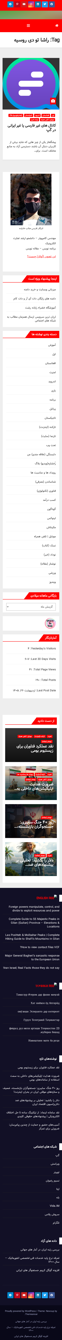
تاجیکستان (28, 115)
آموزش (52, 345)
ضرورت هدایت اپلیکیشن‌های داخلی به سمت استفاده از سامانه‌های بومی (34, 1078)
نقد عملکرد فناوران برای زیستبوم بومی (35, 748)
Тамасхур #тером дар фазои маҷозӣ (37, 994)
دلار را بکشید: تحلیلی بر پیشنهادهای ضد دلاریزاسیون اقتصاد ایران (33, 864)
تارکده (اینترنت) (47, 427)
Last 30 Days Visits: (42, 659)
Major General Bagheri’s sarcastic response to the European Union (32, 957)
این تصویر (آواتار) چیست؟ (41, 256)
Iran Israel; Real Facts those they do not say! (31, 968)
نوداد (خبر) (34, 119)
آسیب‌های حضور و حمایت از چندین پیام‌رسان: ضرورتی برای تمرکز (34, 1126)
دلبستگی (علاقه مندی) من (41, 454)
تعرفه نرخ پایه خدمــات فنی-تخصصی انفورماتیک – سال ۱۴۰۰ (32, 1260)
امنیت (52, 372)
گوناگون (51, 509)
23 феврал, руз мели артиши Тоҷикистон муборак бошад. (34, 1030)
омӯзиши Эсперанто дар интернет (38, 1011)
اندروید (37, 115)
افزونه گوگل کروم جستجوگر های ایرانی (37, 1270)
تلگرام (56, 1222)
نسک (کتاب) (49, 545)
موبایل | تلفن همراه (47, 119)
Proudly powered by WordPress (21, 1311)
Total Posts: (47, 680)
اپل (53, 115)
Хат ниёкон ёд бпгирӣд (45, 1003)
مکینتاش (51, 527)
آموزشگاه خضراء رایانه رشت (40, 307)
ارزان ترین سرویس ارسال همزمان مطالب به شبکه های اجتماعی (31, 319)
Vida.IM (54, 1206)
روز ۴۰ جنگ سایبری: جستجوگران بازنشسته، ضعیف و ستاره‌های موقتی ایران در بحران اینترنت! (31, 1090)
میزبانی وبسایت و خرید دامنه (40, 289)
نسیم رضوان (52, 1180)
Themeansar (31, 1314)
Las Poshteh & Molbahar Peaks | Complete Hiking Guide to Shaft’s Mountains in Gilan (32, 937)
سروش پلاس (52, 1214)
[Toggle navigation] (28, 25)
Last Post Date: (45, 691)
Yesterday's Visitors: (42, 649)
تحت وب (51, 445)
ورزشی (52, 573)
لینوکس (51, 518)
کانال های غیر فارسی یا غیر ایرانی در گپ (32, 127)
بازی (53, 390)
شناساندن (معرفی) (45, 481)
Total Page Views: (44, 670)
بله (57, 1197)
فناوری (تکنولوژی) (46, 491)
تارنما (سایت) (48, 436)
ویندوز (52, 582)
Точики (41, 986)
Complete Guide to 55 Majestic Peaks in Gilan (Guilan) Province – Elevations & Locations (34, 923)
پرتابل (53, 409)
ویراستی (55, 1163)
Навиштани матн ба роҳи (43, 1040)
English (42, 898)
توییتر (56, 1172)
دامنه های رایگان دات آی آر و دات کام (34, 298)
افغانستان (46, 115)
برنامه (53, 399)
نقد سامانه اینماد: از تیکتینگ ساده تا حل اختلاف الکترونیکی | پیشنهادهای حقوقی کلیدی (32, 1114)
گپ (57, 1155)
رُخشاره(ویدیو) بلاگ (15, 115)
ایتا (57, 1189)
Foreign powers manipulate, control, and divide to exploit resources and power (34, 909)
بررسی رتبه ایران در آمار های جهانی (39, 1249)
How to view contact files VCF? (39, 947)
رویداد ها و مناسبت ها (43, 472)
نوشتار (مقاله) (48, 563)
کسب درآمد (49, 500)
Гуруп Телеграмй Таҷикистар (41, 1020)
